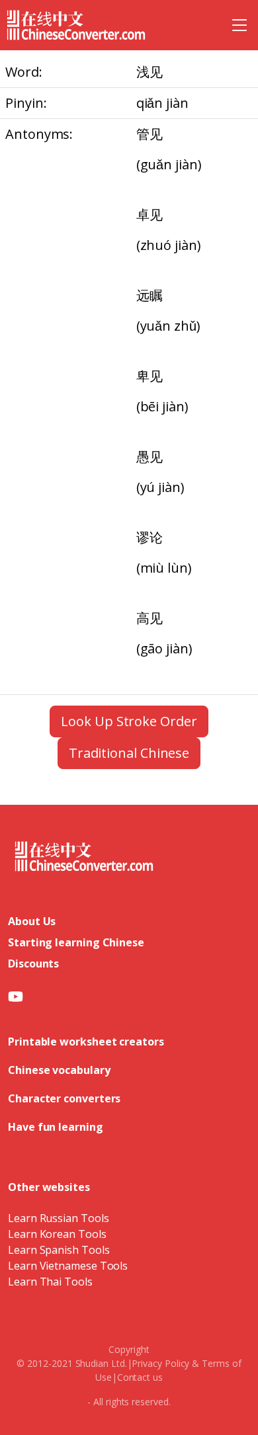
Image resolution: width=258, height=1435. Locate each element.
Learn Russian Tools (58, 1218)
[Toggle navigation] (239, 25)
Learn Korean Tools (57, 1234)
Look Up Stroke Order (128, 721)
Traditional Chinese (129, 753)
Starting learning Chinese (76, 942)
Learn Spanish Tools (58, 1250)
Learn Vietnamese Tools (68, 1265)
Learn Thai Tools (50, 1281)
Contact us (140, 1377)
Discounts (33, 963)
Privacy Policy (160, 1363)
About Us (32, 921)
